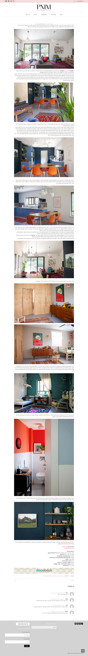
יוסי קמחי (60, 576)
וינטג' (64, 576)
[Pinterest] (80, 623)
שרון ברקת (45, 576)
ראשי (52, 24)
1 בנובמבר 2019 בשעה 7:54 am (58, 605)
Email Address (26, 632)
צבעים (55, 576)
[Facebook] (82, 623)
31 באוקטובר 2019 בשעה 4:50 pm (58, 593)
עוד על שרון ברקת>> (69, 548)
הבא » (15, 580)
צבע (58, 576)
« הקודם (72, 580)
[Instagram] (78, 623)
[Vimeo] (75, 623)
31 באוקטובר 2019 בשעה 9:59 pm (58, 599)
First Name (27, 639)
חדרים (48, 24)
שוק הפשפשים (50, 576)
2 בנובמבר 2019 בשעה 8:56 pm (57, 611)
